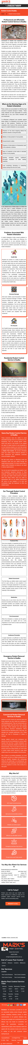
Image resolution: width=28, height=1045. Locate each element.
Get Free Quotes (13, 903)
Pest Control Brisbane (7, 974)
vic (6, 14)
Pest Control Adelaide (19, 977)
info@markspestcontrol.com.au (14, 957)
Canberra (16, 963)
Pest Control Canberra (19, 974)
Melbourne (22, 963)
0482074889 (14, 5)
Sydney (4, 965)
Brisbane (10, 963)
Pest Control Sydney (7, 977)
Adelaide (4, 963)
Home (2, 14)
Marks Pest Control (8, 1040)
